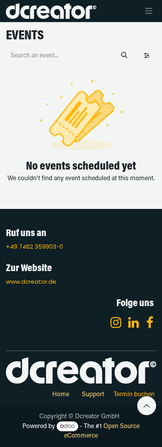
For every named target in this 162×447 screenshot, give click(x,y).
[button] (146, 405)
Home (60, 395)
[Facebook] (150, 323)
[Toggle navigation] (148, 11)
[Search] (124, 56)
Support (93, 395)
